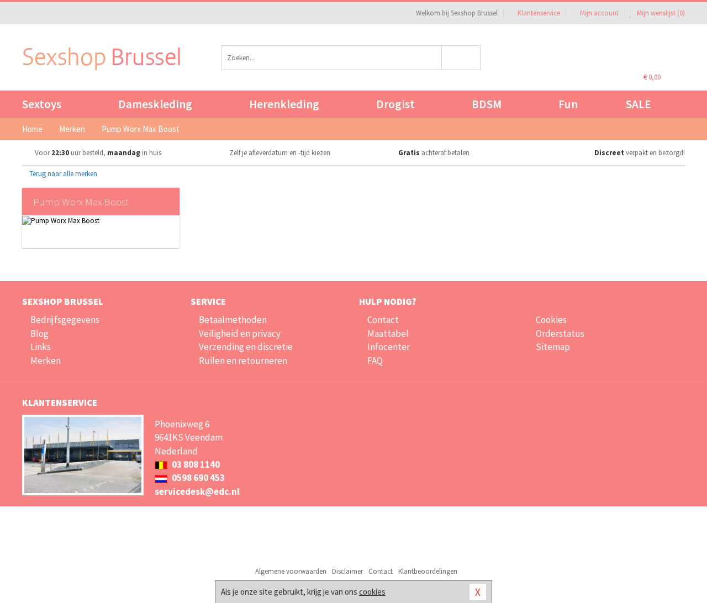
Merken (45, 361)
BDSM (487, 104)
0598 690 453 (197, 478)
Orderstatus (560, 333)
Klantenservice (539, 13)
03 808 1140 (195, 464)
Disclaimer (347, 571)
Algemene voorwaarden (290, 571)
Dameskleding (155, 104)
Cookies (551, 320)
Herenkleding (284, 104)
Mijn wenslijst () (660, 13)
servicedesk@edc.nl (197, 491)
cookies (372, 591)
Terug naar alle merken (62, 173)
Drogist (395, 104)
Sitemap (553, 347)
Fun (568, 104)
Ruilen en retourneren (243, 361)
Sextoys (41, 104)
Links (40, 347)
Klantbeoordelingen (427, 571)
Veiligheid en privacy (240, 333)
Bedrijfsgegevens (64, 320)
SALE (638, 104)
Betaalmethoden (233, 320)
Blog (39, 333)
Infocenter (388, 347)
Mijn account (599, 13)
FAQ (375, 361)
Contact (383, 320)
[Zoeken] (461, 57)
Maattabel (388, 333)
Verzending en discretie (246, 347)
